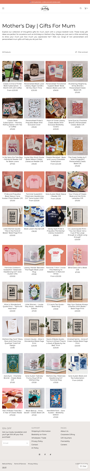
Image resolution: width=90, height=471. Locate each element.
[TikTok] (50, 454)
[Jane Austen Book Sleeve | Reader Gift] (56, 181)
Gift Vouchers (66, 438)
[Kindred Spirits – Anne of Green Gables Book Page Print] (77, 326)
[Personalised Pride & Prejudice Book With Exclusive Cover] (34, 108)
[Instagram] (39, 454)
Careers (64, 445)
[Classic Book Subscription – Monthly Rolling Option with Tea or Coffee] (12, 108)
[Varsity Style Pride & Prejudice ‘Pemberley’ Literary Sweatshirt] (56, 216)
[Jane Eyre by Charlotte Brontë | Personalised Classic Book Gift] (77, 108)
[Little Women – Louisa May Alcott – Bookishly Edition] (34, 292)
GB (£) (4, 467)
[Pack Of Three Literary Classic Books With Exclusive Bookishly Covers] (56, 108)
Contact (35, 445)
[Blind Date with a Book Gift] (77, 255)
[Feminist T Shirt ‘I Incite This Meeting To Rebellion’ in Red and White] (56, 255)
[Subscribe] (26, 443)
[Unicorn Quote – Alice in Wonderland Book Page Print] (34, 326)
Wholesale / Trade (39, 438)
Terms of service (20, 464)
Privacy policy (33, 464)
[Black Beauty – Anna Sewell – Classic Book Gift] (34, 398)
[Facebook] (45, 454)
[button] (80, 8)
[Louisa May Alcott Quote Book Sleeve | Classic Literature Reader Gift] (34, 145)
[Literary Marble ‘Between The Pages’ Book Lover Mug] (34, 255)
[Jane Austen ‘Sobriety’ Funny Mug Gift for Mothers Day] (34, 363)
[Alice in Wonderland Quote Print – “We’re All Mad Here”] (12, 292)
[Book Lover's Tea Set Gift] (34, 216)
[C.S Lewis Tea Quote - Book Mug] (56, 292)
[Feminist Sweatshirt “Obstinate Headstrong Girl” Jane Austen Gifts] (34, 181)
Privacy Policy (37, 441)
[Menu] (4, 8)
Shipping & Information (41, 431)
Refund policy (7, 464)
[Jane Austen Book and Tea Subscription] (77, 363)
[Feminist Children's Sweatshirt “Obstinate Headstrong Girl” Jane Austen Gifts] (12, 255)
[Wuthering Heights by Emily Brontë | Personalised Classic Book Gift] (77, 71)
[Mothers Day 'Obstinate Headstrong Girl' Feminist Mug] (56, 363)
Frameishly (65, 441)
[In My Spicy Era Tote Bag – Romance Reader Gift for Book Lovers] (12, 145)
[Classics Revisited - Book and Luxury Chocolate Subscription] (56, 145)
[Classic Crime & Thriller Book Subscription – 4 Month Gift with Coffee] (12, 71)
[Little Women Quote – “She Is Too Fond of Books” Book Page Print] (12, 216)
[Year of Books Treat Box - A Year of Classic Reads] (12, 398)
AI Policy (35, 448)
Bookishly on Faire (39, 434)
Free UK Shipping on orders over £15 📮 (45, 2)
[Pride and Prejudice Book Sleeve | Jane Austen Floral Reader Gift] (12, 181)
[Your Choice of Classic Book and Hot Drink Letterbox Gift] (77, 181)
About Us (64, 431)
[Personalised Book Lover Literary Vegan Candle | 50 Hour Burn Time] (34, 71)
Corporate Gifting (68, 434)
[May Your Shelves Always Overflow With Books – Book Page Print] (77, 292)
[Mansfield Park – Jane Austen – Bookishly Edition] (56, 398)
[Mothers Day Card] (12, 326)
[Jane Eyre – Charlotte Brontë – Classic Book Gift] (12, 363)
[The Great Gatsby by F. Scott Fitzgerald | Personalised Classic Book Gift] (77, 145)
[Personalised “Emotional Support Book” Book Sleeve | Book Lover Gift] (56, 71)
